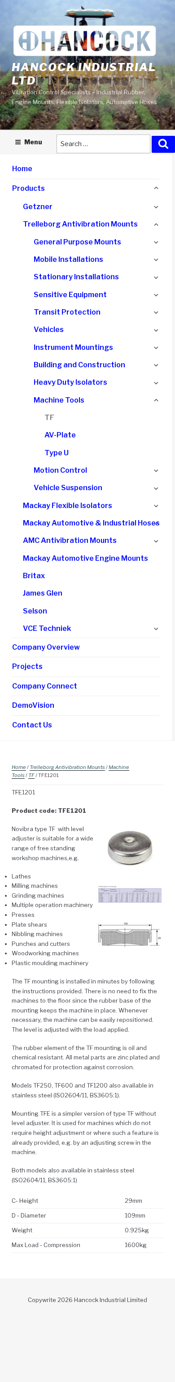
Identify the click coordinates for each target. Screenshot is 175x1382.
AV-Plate (60, 435)
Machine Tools (59, 400)
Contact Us (32, 725)
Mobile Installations (68, 259)
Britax (34, 575)
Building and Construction (79, 365)
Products (28, 188)
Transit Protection (67, 312)
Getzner (37, 206)
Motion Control (60, 470)
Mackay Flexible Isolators (67, 505)
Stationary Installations (76, 277)
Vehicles (49, 329)
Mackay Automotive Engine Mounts (85, 558)
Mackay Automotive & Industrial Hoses (91, 523)
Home (22, 168)
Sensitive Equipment (70, 294)
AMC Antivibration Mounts (70, 540)
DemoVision (33, 705)
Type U (56, 453)
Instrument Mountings (73, 347)
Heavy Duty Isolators (70, 382)
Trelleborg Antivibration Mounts (80, 224)
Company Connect (44, 686)
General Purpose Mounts (77, 242)
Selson (35, 611)
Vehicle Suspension (68, 487)
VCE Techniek (47, 628)
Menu (33, 142)
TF (49, 417)
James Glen (42, 593)
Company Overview (46, 647)
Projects (27, 666)
